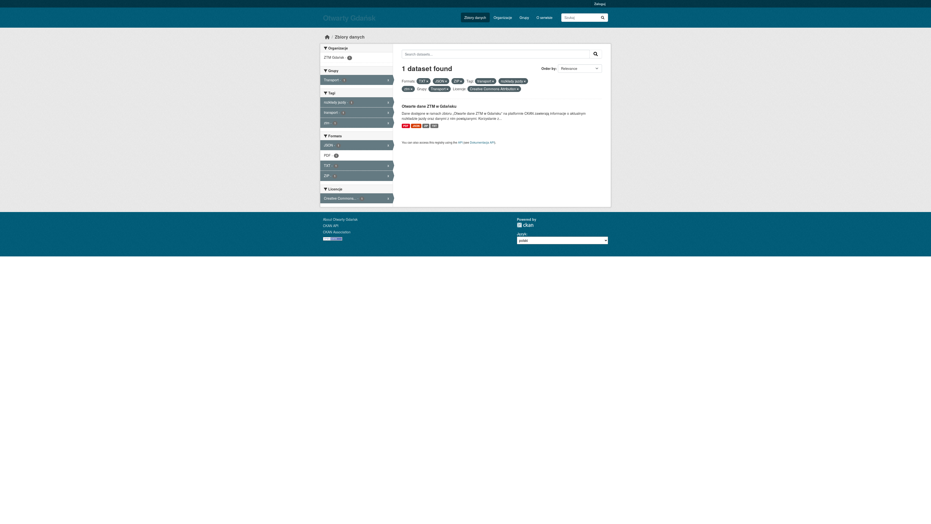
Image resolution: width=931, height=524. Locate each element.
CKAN (525, 225)
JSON (416, 126)
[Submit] (603, 17)
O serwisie (545, 17)
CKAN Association (337, 231)
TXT (434, 126)
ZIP (426, 126)
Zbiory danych (475, 17)
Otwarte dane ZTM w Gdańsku (429, 106)
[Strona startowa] (327, 37)
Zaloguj (600, 3)
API (460, 142)
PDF (405, 126)
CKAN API (330, 225)
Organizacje (503, 17)
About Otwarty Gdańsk (340, 219)
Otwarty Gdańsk (349, 17)
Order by (548, 68)
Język (521, 233)
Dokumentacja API (482, 142)
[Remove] (427, 81)
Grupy (524, 17)
